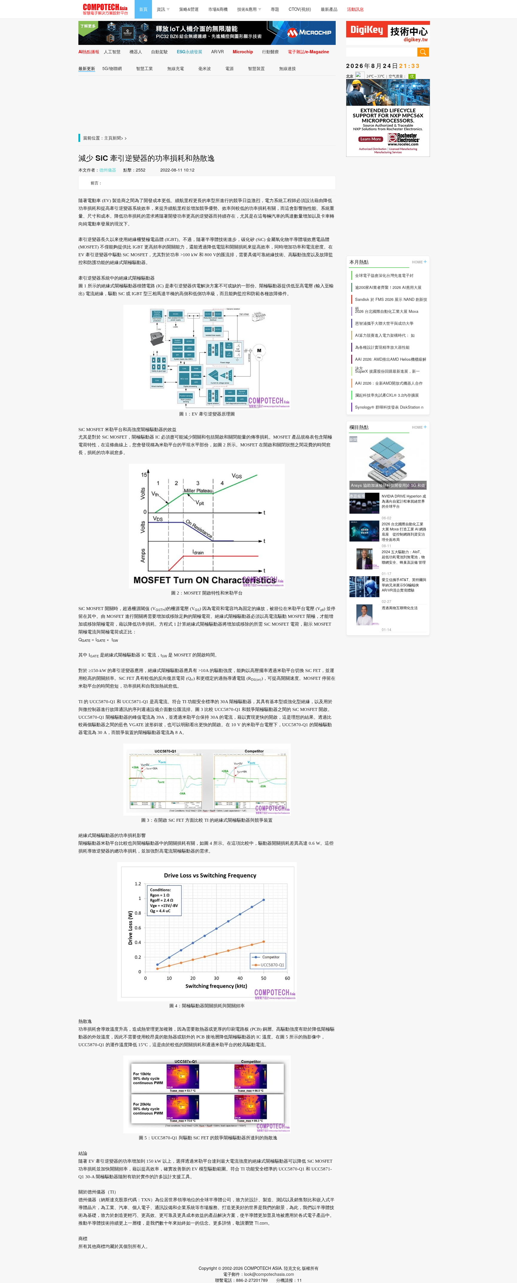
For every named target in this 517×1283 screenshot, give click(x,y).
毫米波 (204, 68)
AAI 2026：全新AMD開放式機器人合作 (389, 383)
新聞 (116, 138)
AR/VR (217, 51)
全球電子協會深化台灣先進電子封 (384, 275)
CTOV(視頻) (300, 9)
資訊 (161, 9)
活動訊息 (355, 9)
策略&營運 (189, 9)
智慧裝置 (256, 68)
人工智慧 (112, 51)
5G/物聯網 (112, 68)
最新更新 (86, 68)
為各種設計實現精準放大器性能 (382, 347)
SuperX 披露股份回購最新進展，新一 (387, 371)
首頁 (143, 9)
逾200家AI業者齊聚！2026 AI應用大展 (388, 287)
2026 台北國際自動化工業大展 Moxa (386, 311)
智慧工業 (144, 68)
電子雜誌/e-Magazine (308, 51)
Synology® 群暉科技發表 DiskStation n (389, 407)
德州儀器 (107, 170)
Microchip (243, 51)
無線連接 (287, 68)
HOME (417, 262)
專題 (275, 9)
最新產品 (329, 9)
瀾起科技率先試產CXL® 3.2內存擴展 (387, 395)
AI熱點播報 (88, 51)
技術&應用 (247, 9)
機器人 (136, 51)
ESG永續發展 (189, 51)
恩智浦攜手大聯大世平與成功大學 (384, 323)
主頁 (108, 138)
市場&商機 (218, 9)
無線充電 (175, 68)
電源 (229, 68)
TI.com (261, 1223)
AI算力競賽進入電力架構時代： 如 (385, 335)
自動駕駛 (159, 51)
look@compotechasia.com (269, 1274)
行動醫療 (270, 51)
